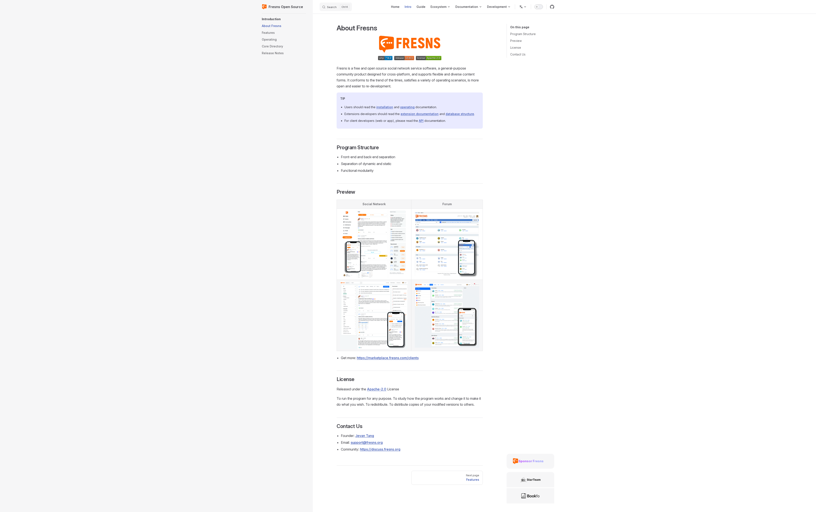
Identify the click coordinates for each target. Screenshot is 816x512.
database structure (460, 114)
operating (407, 107)
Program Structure (523, 34)
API (421, 120)
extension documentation (420, 114)
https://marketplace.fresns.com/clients (388, 358)
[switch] (538, 6)
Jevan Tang (364, 436)
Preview (516, 41)
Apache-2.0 (376, 389)
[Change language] (523, 7)
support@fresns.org (367, 442)
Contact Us (518, 54)
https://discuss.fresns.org (380, 449)
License (515, 47)
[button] (284, 19)
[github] (552, 7)
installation (384, 107)
